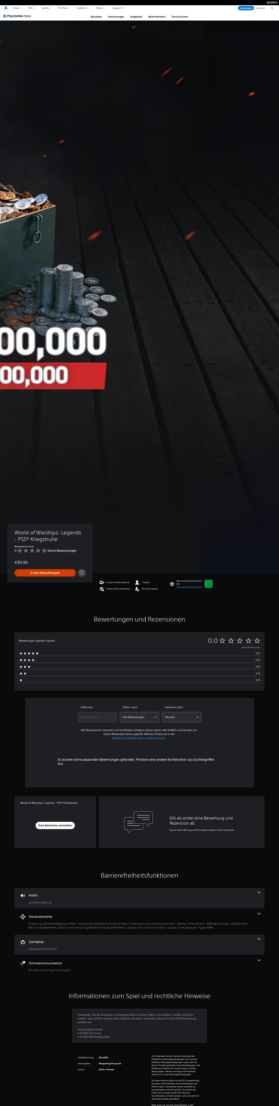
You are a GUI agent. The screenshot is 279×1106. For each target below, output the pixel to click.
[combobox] (97, 717)
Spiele (45, 7)
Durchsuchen (180, 16)
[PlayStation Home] (5, 8)
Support (117, 7)
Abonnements (157, 16)
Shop (16, 7)
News (99, 7)
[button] (189, 587)
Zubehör (82, 7)
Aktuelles (96, 16)
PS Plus (62, 7)
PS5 (30, 7)
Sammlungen (116, 16)
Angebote (136, 16)
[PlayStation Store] (18, 16)
